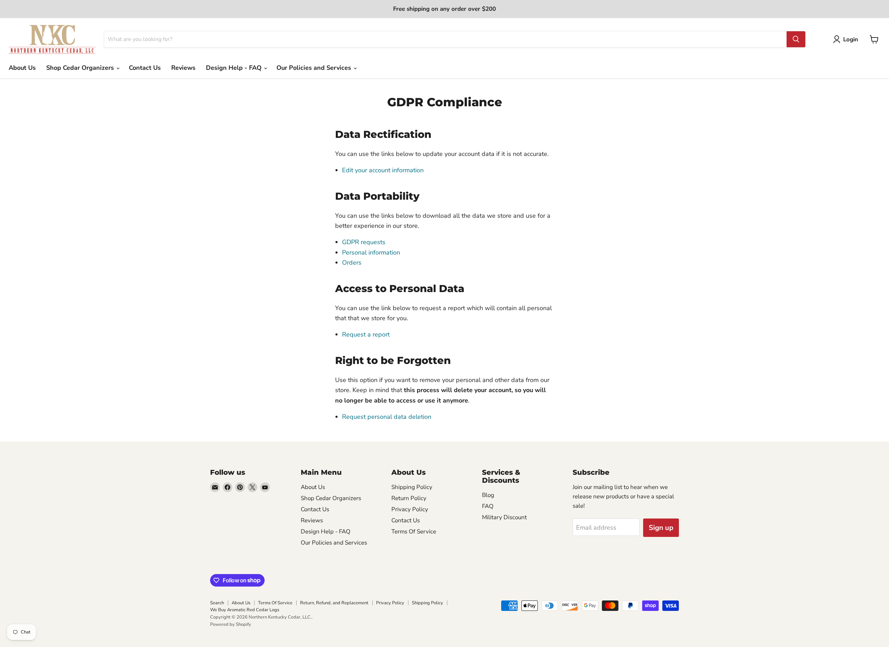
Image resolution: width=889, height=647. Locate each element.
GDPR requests (363, 242)
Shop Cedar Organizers (81, 68)
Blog (488, 495)
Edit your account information (383, 170)
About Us (22, 68)
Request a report (366, 334)
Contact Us (145, 68)
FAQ (487, 506)
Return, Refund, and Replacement (334, 603)
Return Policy (408, 498)
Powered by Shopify (230, 624)
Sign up (661, 527)
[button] (847, 39)
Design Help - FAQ (234, 68)
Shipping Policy (411, 487)
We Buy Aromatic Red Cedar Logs (244, 610)
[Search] (796, 39)
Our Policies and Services (314, 68)
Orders (352, 262)
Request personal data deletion (386, 417)
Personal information (371, 252)
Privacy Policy (409, 509)
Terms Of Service (413, 532)
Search (217, 603)
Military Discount (504, 517)
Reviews (183, 68)
